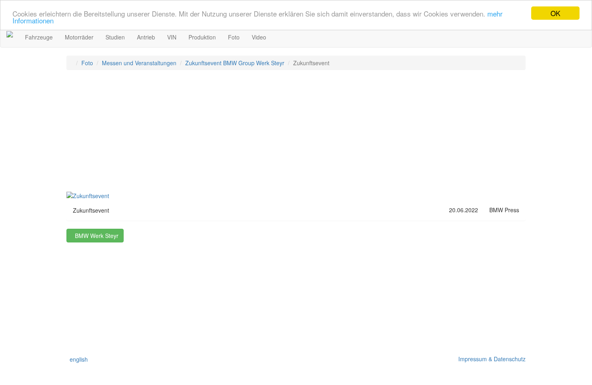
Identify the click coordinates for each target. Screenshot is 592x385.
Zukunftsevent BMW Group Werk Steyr (234, 63)
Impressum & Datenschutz (490, 359)
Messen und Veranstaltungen (139, 63)
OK (555, 13)
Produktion (202, 37)
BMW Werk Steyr (95, 236)
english (77, 359)
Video (259, 37)
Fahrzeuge (39, 37)
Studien (115, 37)
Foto (234, 37)
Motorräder (79, 37)
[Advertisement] (296, 134)
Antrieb (146, 37)
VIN (171, 37)
